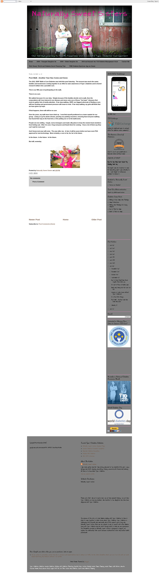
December (114, 269)
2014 (111, 257)
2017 (111, 248)
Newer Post (34, 219)
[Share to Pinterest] (37, 173)
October (114, 275)
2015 (111, 254)
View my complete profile (87, 474)
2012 (111, 263)
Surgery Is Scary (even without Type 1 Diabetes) (120, 293)
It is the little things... (117, 297)
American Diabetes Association (91, 451)
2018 (111, 245)
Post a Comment (38, 182)
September (115, 278)
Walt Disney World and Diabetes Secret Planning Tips (47, 66)
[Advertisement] (65, 202)
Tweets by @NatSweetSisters (116, 192)
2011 (111, 266)
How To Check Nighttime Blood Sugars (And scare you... (119, 281)
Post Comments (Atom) (47, 224)
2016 (111, 251)
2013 (111, 260)
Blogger (87, 562)
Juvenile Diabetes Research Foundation (93, 449)
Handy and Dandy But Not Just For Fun (121, 288)
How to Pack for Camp (115, 209)
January (114, 305)
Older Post (96, 219)
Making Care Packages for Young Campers (118, 206)
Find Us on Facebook (114, 185)
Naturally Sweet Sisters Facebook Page (94, 446)
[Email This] (30, 173)
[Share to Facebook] (35, 173)
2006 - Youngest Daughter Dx (46, 62)
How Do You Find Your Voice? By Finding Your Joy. (118, 163)
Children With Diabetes (89, 454)
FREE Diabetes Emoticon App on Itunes (82, 66)
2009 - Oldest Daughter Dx (69, 62)
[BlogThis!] (31, 173)
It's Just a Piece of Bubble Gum (119, 285)
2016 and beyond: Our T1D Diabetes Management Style (100, 62)
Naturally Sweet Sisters (44, 170)
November (114, 272)
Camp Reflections (114, 202)
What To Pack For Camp (115, 212)
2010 (111, 309)
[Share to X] (33, 173)
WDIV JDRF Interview (88, 456)
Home (31, 62)
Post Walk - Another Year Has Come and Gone (119, 301)
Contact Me (125, 62)
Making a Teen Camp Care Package (119, 200)
